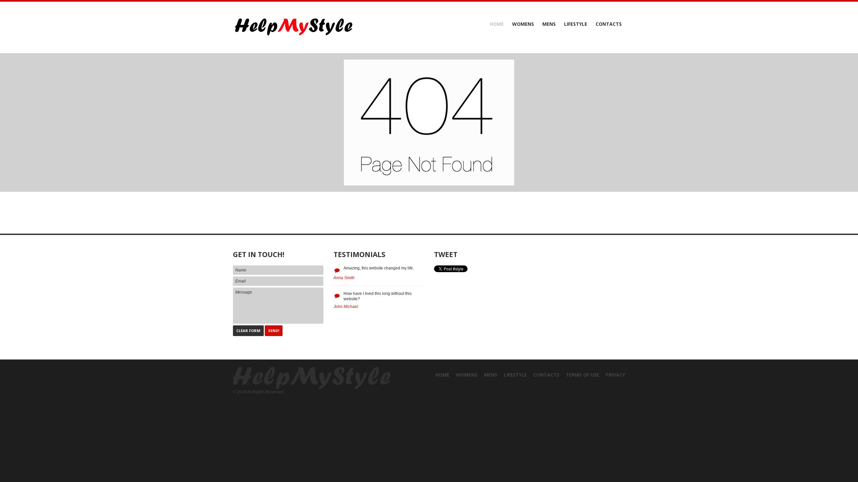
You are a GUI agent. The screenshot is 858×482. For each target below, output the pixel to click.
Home (497, 24)
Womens (523, 24)
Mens (549, 24)
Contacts (609, 24)
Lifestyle (575, 24)
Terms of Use (582, 375)
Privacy (615, 375)
